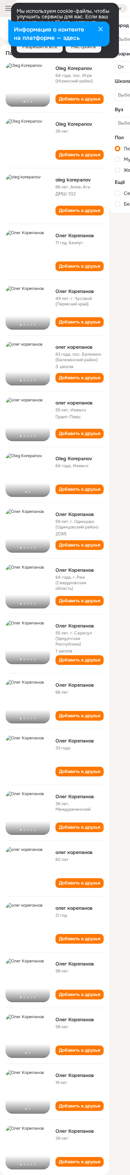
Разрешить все (39, 46)
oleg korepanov (73, 180)
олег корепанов (74, 347)
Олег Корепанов (74, 235)
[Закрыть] (100, 30)
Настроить (83, 46)
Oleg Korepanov (73, 68)
